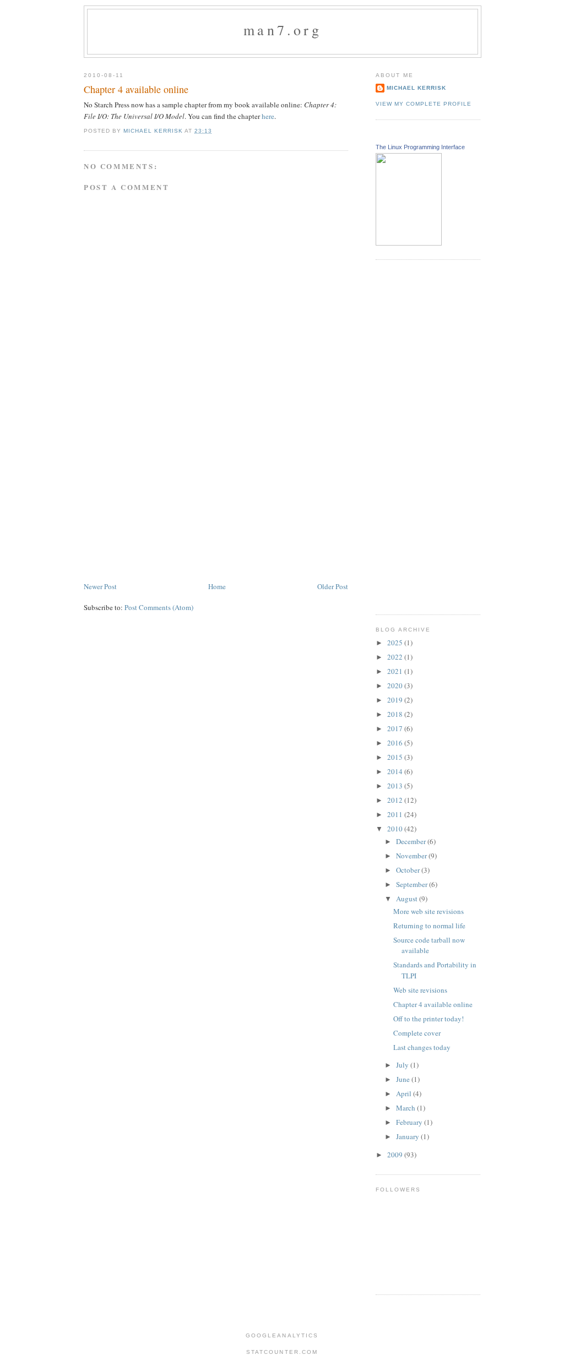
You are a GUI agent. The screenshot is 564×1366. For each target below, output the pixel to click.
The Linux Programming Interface (420, 147)
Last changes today (422, 1047)
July (403, 1065)
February (410, 1122)
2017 (395, 728)
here (268, 116)
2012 (395, 800)
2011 (395, 814)
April (404, 1093)
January (408, 1136)
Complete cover (417, 1033)
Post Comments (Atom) (158, 607)
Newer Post (100, 586)
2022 (395, 657)
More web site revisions (428, 911)
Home (217, 586)
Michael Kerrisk (416, 88)
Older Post (332, 586)
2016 (395, 743)
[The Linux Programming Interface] (409, 243)
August (407, 899)
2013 (395, 786)
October (408, 870)
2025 (395, 642)
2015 (395, 757)
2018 (395, 714)
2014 (395, 771)
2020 (395, 685)
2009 (395, 1155)
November (412, 856)
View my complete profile (423, 104)
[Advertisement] (166, 503)
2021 (395, 671)
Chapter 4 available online (433, 1004)
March (406, 1108)
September (412, 884)
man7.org (282, 29)
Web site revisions (420, 990)
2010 (395, 829)
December (411, 841)
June (403, 1079)
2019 (395, 700)
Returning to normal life (429, 925)
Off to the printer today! (428, 1019)
